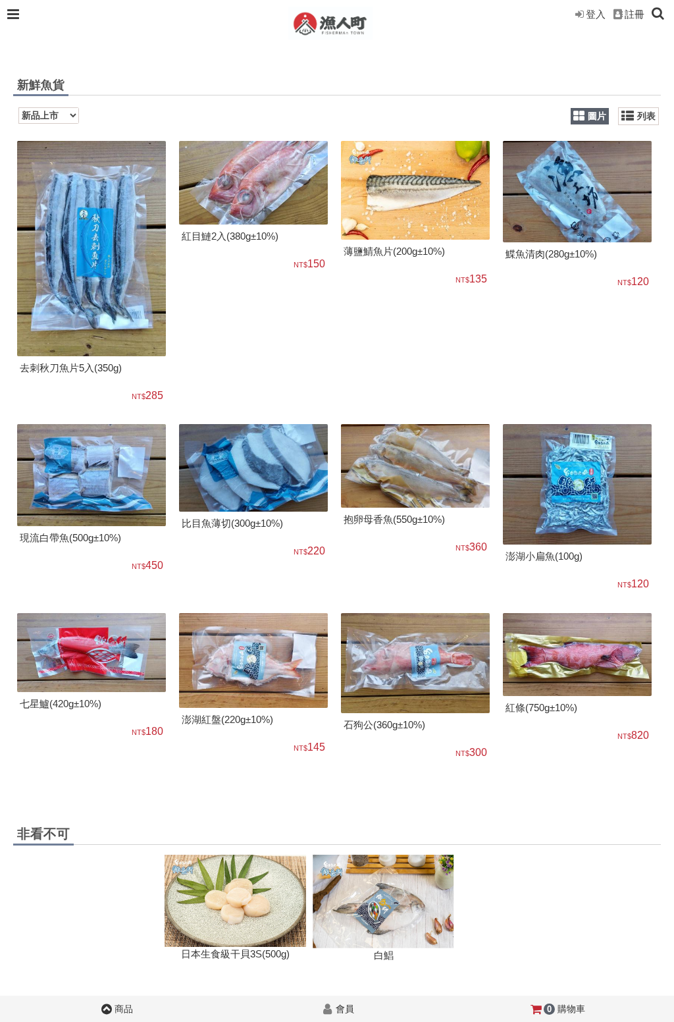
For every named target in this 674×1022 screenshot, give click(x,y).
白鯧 (384, 955)
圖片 (597, 116)
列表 (646, 116)
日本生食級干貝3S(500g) (235, 953)
